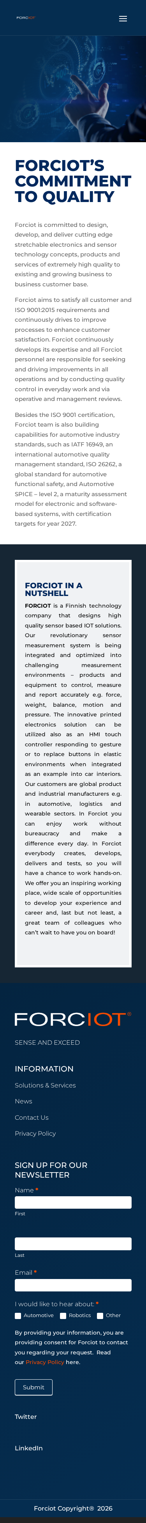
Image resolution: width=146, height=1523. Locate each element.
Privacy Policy (46, 1362)
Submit (33, 1387)
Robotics (79, 1315)
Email (26, 1272)
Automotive (38, 1315)
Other (113, 1315)
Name (26, 1190)
